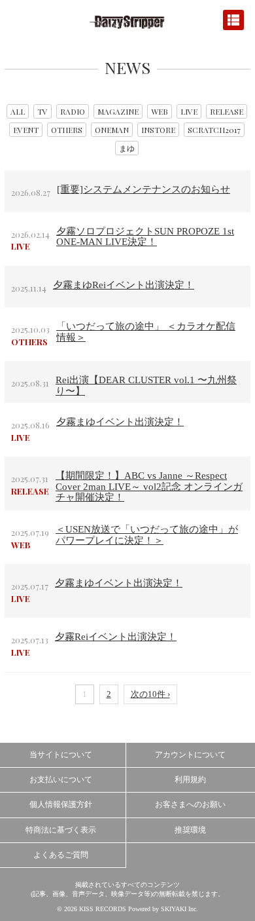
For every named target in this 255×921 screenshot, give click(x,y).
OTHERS (66, 129)
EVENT (26, 129)
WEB (159, 111)
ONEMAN (112, 129)
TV (42, 111)
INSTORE (158, 129)
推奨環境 (190, 830)
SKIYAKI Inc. (179, 908)
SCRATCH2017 (214, 129)
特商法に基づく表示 (61, 830)
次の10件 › (150, 694)
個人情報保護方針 (60, 804)
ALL (17, 111)
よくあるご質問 (60, 854)
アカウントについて (190, 754)
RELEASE (226, 111)
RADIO (72, 111)
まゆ (127, 148)
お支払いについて (60, 779)
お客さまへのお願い (190, 804)
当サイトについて (60, 754)
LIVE (188, 111)
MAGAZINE (118, 111)
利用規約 (190, 779)
